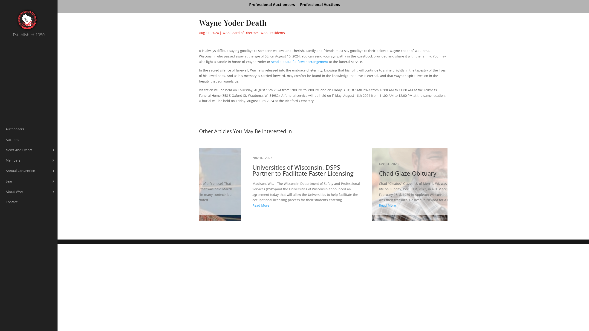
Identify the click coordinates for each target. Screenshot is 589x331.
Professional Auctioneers (272, 5)
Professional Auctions (320, 5)
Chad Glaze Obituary (387, 181)
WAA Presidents (272, 33)
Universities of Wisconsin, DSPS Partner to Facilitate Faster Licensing (260, 181)
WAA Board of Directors (240, 33)
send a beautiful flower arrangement (299, 62)
